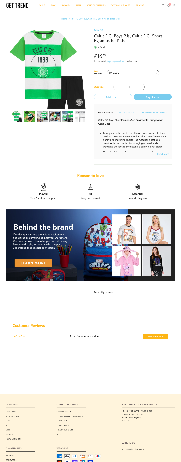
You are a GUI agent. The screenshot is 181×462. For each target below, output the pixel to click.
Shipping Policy (64, 412)
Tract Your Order (65, 430)
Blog (59, 434)
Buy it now (153, 97)
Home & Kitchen (13, 439)
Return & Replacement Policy (70, 416)
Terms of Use (63, 421)
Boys (8, 425)
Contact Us (11, 460)
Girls (8, 421)
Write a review (155, 336)
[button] (42, 5)
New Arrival (12, 412)
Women (9, 434)
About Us (10, 455)
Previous (7, 69)
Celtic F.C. (98, 30)
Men (8, 430)
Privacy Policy (63, 425)
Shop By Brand (13, 416)
